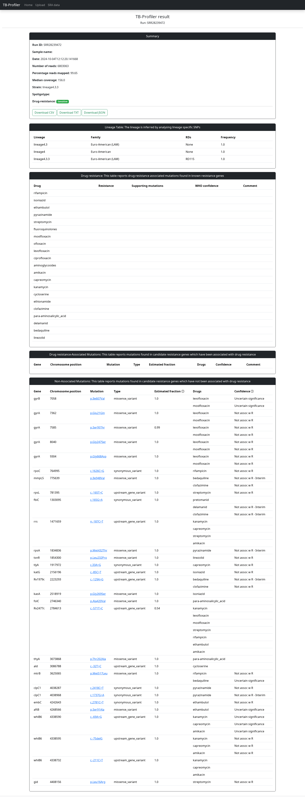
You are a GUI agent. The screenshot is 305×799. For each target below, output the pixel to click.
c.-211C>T (96, 760)
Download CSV (44, 112)
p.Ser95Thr (97, 427)
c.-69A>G (96, 717)
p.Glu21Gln (97, 413)
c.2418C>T (97, 688)
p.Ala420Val (98, 601)
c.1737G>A (97, 695)
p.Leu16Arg (97, 782)
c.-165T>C (96, 493)
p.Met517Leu (98, 673)
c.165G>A (96, 500)
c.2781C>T (97, 702)
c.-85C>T (95, 572)
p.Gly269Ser (98, 594)
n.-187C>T (96, 521)
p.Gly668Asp (98, 456)
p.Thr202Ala (98, 659)
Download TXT (69, 112)
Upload (40, 5)
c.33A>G (95, 565)
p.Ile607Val (97, 398)
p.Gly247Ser (98, 442)
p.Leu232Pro (98, 558)
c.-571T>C (96, 608)
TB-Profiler (11, 4)
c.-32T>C (95, 666)
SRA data (54, 5)
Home (28, 5)
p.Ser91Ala (97, 709)
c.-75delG (96, 738)
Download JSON (94, 112)
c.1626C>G (97, 471)
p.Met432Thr (98, 550)
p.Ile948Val (97, 478)
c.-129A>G (96, 579)
